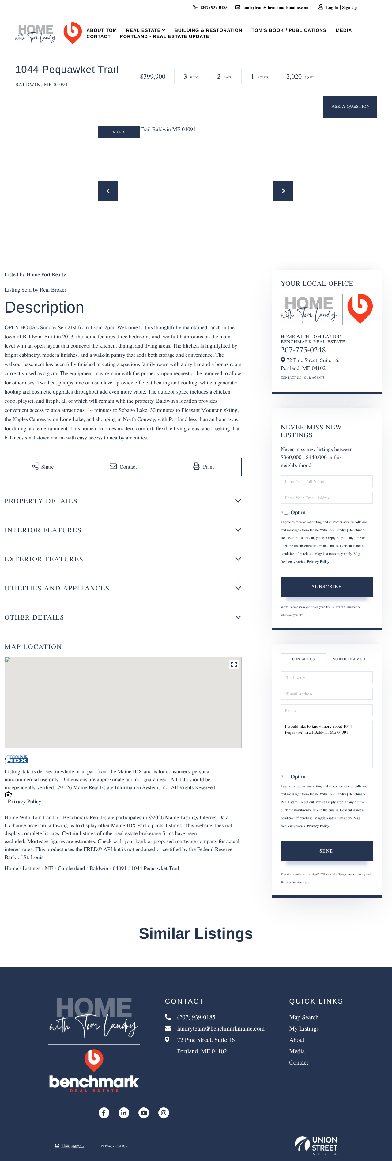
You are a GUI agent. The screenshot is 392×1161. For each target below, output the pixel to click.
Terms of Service (291, 882)
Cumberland (71, 868)
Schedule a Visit (349, 659)
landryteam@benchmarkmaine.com (275, 7)
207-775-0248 (303, 350)
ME (49, 868)
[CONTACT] (350, 107)
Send (326, 850)
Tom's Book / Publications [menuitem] (288, 30)
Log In (332, 7)
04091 (119, 868)
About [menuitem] (296, 1039)
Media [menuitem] (344, 30)
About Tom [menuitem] (101, 30)
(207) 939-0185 (214, 7)
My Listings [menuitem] (304, 1028)
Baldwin (98, 868)
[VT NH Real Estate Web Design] (316, 1145)
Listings (31, 868)
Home (11, 868)
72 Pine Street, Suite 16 (205, 1045)
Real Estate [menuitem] (143, 30)
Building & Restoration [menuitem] (208, 30)
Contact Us (291, 377)
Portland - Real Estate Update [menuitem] (164, 36)
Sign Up (349, 7)
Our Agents (314, 377)
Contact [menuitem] (98, 36)
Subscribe (327, 586)
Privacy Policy (24, 801)
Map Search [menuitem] (303, 1017)
